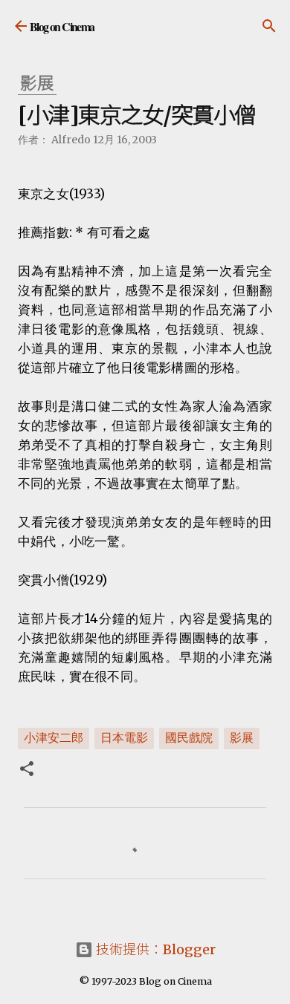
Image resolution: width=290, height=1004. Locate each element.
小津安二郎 (53, 737)
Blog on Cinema (62, 26)
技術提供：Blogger (154, 949)
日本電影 (124, 737)
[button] (27, 770)
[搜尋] (269, 26)
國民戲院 (189, 737)
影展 (242, 737)
